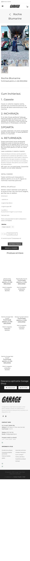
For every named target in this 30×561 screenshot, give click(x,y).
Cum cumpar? (19, 454)
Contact (18, 461)
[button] (26, 28)
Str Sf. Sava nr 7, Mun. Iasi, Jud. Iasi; (15, 427)
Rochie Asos (7, 278)
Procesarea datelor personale (7, 453)
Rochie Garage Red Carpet (7, 317)
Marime (4, 224)
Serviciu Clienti (7, 1)
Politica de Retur (20, 456)
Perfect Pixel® (17, 477)
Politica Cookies (6, 456)
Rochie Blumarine (21, 278)
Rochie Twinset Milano (21, 317)
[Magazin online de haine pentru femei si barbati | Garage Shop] (11, 399)
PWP (24, 477)
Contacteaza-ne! (16, 238)
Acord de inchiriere (21, 450)
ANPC (3, 458)
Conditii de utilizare (7, 450)
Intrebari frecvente (21, 452)
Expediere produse (21, 459)
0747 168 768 (10, 432)
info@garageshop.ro (11, 434)
